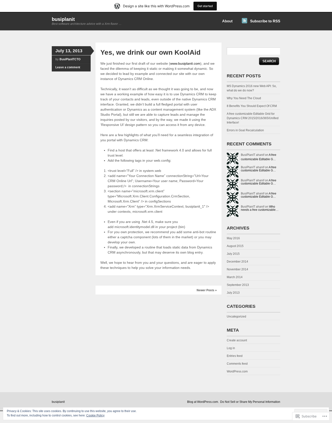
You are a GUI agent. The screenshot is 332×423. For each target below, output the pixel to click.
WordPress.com (237, 371)
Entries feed (235, 356)
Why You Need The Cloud (244, 98)
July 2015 (233, 254)
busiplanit (63, 19)
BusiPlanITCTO (70, 59)
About (227, 21)
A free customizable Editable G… (258, 169)
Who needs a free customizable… (260, 208)
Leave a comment (67, 67)
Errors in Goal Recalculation (245, 130)
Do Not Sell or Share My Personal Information (250, 402)
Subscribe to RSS (265, 21)
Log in (231, 348)
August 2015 (235, 246)
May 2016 (233, 238)
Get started (205, 6)
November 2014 (237, 269)
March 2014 (235, 277)
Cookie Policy (95, 415)
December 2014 (237, 261)
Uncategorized (236, 316)
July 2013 (233, 292)
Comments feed (237, 363)
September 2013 (238, 285)
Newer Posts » (207, 290)
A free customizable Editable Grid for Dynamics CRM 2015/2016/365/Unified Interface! (253, 118)
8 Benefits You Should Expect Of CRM (252, 106)
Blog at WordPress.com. (203, 402)
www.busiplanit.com (185, 63)
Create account (237, 340)
